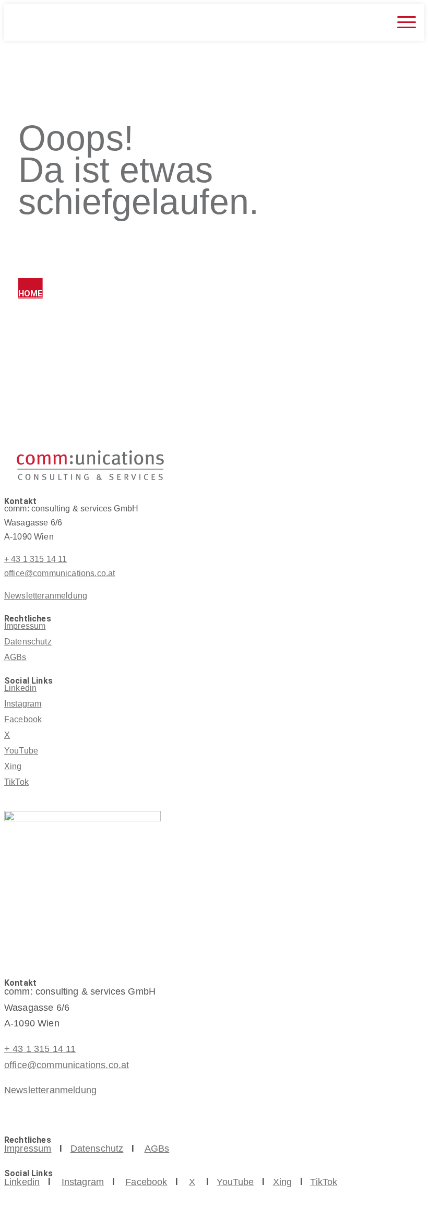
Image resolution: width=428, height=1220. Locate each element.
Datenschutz (28, 641)
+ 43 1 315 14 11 (35, 559)
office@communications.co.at (59, 573)
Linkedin (20, 688)
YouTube (21, 750)
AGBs (15, 657)
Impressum (24, 625)
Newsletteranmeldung (45, 595)
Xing (13, 766)
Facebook (23, 719)
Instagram (22, 703)
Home (30, 293)
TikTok (16, 782)
